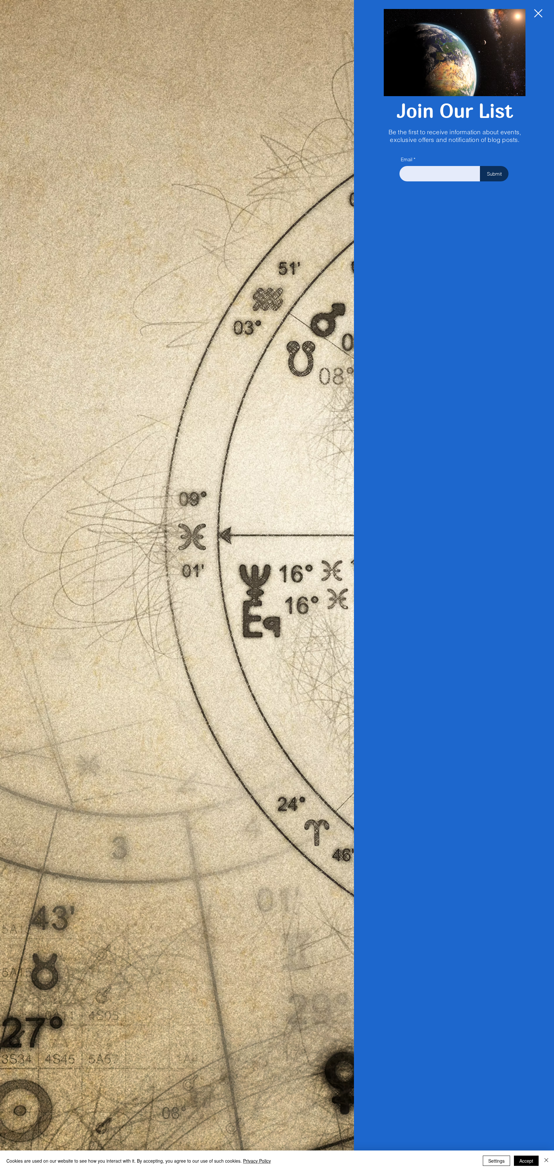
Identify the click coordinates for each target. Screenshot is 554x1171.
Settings (496, 1161)
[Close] (546, 1161)
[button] (538, 13)
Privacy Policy (257, 1161)
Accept (526, 1161)
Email (406, 159)
